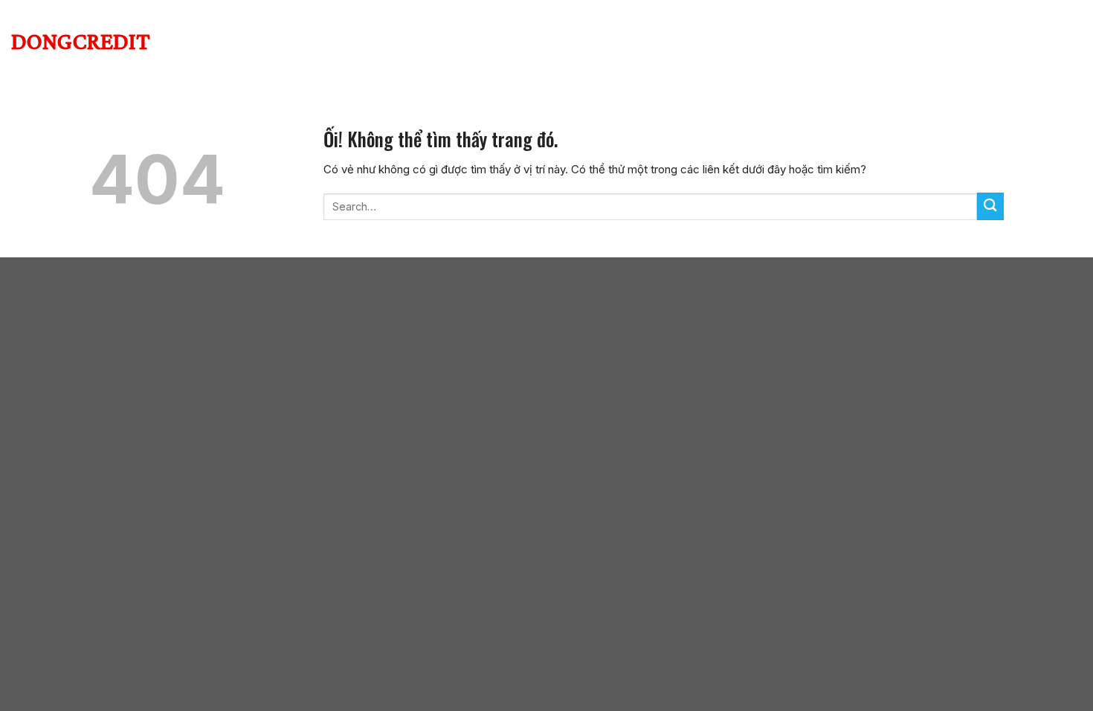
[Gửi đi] (990, 206)
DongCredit (80, 41)
